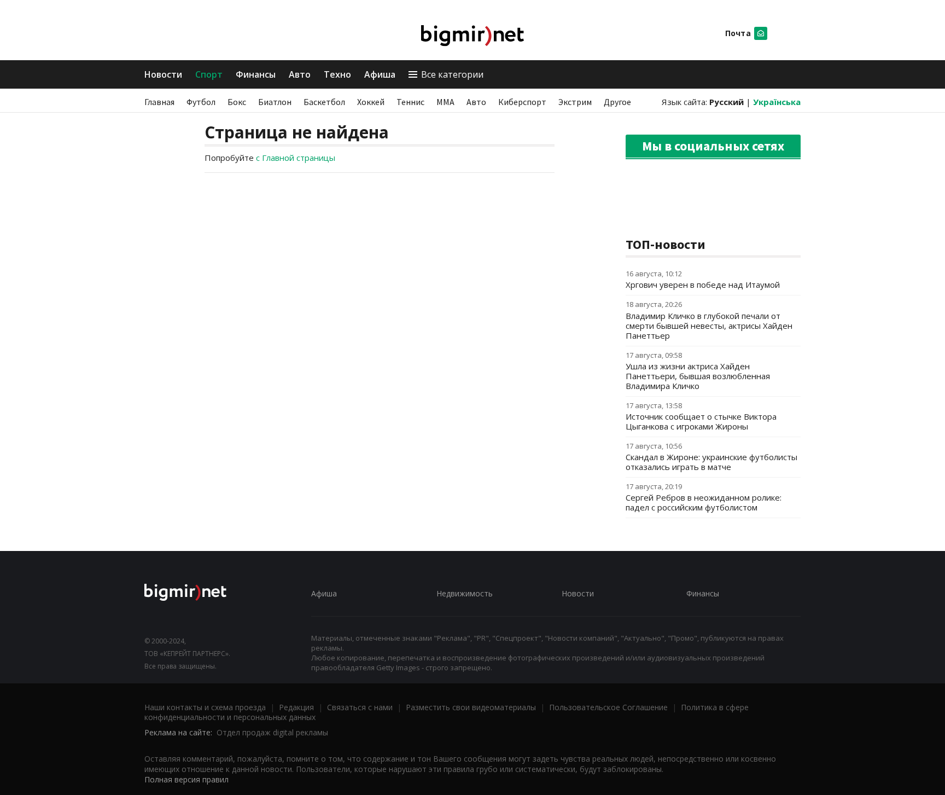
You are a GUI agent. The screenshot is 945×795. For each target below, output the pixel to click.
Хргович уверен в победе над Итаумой (703, 284)
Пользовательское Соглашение (608, 707)
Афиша (379, 74)
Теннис (410, 101)
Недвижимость (464, 593)
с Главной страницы (295, 157)
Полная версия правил (186, 779)
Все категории (452, 74)
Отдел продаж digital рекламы (272, 732)
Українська (777, 101)
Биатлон (274, 101)
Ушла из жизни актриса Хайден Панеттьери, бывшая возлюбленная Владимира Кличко (698, 376)
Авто (300, 74)
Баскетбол (324, 101)
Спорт (209, 74)
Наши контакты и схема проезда (205, 707)
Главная (159, 101)
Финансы (256, 74)
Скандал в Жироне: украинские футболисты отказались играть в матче (711, 461)
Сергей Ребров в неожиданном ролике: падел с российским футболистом (703, 502)
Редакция (296, 707)
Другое (617, 101)
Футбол (200, 101)
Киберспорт (522, 101)
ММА (445, 101)
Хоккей (370, 101)
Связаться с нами (360, 707)
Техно (337, 74)
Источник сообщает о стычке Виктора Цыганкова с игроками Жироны (701, 421)
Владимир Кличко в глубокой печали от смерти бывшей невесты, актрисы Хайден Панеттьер (709, 325)
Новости (163, 74)
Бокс (237, 101)
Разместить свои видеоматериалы (471, 707)
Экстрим (575, 101)
